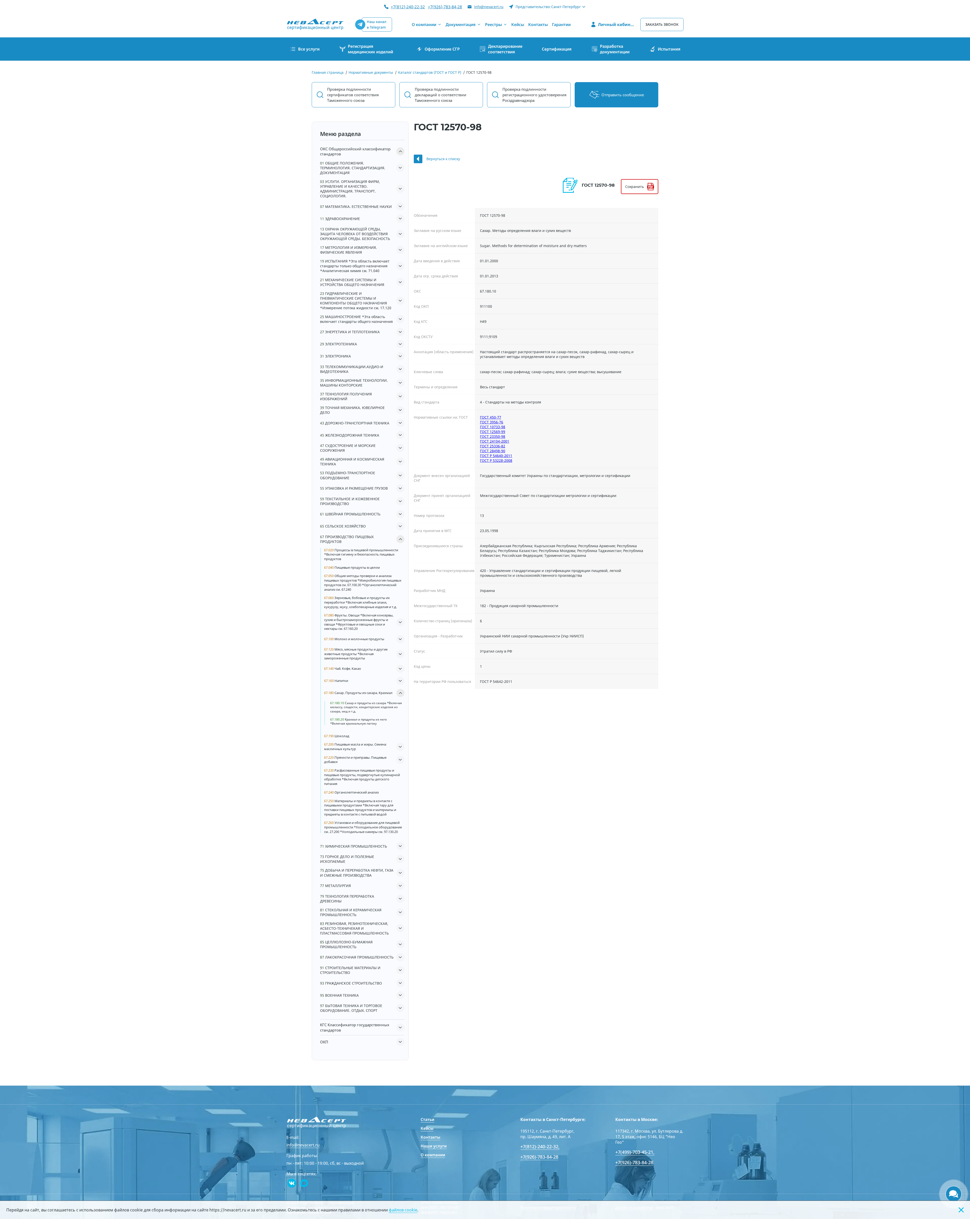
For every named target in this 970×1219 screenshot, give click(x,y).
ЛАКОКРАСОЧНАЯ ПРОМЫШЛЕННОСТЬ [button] (357, 957)
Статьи (427, 1119)
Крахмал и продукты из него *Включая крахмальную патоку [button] (358, 722)
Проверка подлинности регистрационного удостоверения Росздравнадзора (534, 95)
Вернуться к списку (443, 158)
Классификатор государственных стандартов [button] (354, 1027)
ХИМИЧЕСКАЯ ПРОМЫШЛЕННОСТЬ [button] (353, 846)
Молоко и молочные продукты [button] (354, 639)
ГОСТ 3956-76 (491, 422)
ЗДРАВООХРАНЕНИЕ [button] (340, 218)
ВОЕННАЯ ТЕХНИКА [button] (339, 995)
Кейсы (427, 1128)
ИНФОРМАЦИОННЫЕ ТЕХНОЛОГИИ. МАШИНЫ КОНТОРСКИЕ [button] (354, 383)
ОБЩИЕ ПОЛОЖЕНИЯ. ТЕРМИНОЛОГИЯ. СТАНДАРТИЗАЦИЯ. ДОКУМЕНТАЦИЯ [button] (352, 168)
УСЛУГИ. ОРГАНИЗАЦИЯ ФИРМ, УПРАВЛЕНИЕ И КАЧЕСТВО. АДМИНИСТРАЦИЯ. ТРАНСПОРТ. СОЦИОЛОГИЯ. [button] (350, 188)
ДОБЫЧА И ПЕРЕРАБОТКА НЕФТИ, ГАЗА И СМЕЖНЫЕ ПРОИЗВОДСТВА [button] (356, 872)
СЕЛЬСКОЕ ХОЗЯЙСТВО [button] (343, 526)
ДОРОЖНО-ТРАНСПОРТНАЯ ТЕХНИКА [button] (354, 423)
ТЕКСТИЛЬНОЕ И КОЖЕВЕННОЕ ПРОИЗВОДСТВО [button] (350, 501)
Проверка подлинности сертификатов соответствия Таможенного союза (353, 95)
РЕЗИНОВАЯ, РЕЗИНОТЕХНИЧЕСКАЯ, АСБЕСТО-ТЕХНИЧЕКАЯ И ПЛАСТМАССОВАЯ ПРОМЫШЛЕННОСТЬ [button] (354, 928)
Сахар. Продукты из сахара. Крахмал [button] (358, 693)
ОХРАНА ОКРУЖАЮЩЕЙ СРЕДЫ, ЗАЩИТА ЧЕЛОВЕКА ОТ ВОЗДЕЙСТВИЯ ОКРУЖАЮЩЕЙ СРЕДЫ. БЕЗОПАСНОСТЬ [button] (355, 234)
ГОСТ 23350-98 (492, 436)
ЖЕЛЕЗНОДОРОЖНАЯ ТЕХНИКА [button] (349, 435)
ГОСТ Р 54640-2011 (496, 455)
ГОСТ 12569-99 (492, 431)
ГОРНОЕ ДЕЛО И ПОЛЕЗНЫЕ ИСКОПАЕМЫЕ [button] (347, 859)
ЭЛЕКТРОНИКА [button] (335, 356)
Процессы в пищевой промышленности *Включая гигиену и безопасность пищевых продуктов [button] (361, 554)
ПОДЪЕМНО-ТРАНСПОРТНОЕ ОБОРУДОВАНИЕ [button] (347, 475)
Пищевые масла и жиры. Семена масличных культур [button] (355, 746)
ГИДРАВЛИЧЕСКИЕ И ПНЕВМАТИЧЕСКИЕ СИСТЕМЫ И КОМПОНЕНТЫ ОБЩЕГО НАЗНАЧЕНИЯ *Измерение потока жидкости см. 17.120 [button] (355, 300)
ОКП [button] (324, 1041)
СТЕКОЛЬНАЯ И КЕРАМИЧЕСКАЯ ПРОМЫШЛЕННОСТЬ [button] (350, 912)
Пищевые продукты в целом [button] (352, 567)
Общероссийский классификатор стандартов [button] (355, 151)
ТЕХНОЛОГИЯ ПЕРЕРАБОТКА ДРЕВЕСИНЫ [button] (347, 898)
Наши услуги (434, 1146)
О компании (433, 1155)
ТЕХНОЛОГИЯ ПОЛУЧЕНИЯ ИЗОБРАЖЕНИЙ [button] (346, 396)
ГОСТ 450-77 (490, 417)
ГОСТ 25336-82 (492, 446)
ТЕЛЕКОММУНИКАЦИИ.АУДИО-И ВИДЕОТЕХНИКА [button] (351, 369)
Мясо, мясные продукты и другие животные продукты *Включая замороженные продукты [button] (355, 653)
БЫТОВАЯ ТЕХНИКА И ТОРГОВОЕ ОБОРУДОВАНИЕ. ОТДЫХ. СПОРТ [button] (351, 1008)
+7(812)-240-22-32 (408, 7)
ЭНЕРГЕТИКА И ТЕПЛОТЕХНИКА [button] (350, 331)
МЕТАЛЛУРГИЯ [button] (335, 885)
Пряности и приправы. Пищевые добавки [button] (355, 759)
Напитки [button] (336, 681)
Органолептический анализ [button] (351, 792)
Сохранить (634, 186)
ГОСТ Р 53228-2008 (496, 460)
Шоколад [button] (336, 736)
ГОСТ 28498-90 (492, 450)
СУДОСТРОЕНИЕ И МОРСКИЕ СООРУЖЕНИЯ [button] (348, 448)
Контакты (430, 1137)
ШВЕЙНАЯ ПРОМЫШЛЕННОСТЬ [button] (350, 514)
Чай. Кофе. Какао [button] (342, 668)
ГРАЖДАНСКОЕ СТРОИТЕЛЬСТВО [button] (351, 983)
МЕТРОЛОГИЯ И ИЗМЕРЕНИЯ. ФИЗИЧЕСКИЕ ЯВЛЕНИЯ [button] (348, 250)
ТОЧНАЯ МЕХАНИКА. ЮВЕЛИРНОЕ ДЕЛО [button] (352, 410)
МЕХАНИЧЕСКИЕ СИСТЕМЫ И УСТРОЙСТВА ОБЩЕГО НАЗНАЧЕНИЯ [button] (352, 282)
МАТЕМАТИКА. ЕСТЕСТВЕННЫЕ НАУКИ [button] (356, 206)
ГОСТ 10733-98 (492, 426)
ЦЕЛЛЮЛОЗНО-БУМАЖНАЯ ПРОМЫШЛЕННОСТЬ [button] (346, 944)
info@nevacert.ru (488, 6)
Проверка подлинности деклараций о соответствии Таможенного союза (440, 95)
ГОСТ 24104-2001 (494, 441)
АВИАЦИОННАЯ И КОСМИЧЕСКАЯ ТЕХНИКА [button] (352, 461)
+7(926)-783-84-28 (445, 7)
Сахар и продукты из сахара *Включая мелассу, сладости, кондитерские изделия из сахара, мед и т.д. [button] (366, 707)
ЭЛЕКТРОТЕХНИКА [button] (338, 344)
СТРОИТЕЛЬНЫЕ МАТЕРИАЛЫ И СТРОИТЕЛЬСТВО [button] (350, 970)
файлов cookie (403, 1210)
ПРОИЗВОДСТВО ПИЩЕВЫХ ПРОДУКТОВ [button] (347, 539)
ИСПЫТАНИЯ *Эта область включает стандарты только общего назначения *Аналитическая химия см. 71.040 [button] (355, 266)
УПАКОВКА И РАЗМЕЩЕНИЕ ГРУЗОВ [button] (354, 488)
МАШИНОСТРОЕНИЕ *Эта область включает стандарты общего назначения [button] (356, 319)
